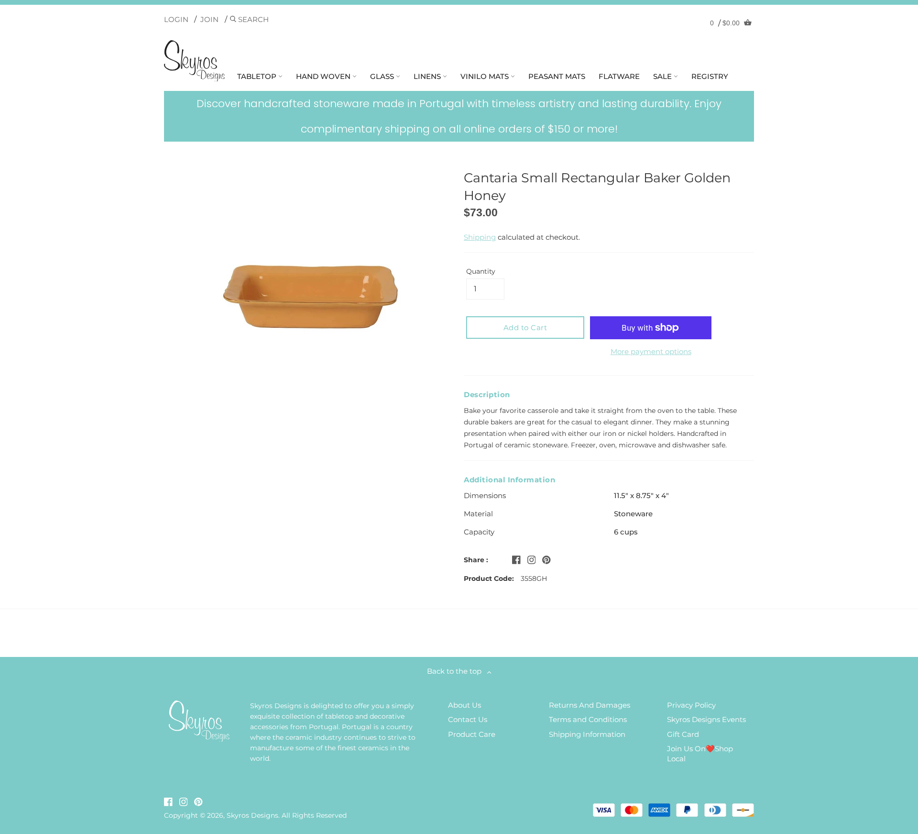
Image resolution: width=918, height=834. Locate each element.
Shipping (480, 237)
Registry (709, 76)
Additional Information (509, 479)
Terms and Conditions (588, 719)
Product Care (471, 734)
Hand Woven (324, 76)
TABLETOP (257, 76)
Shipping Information (587, 734)
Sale (663, 76)
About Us (464, 705)
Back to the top (457, 671)
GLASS (383, 76)
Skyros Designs (252, 815)
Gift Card (683, 734)
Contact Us (467, 719)
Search (252, 19)
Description (487, 394)
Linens (428, 76)
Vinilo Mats (485, 76)
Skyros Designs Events (706, 719)
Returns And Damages (589, 705)
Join (209, 19)
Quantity (480, 271)
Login (176, 19)
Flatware (619, 76)
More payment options (651, 351)
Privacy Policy (691, 705)
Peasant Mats (556, 76)
